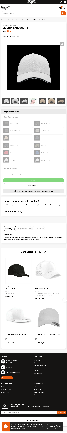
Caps (30, 20)
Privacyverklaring (39, 392)
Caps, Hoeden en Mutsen (19, 20)
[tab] (10, 228)
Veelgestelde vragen (40, 365)
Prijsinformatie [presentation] (24, 228)
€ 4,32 (9, 343)
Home (3, 20)
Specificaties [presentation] (38, 228)
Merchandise (38, 373)
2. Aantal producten (10, 168)
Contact (3, 387)
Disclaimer (37, 395)
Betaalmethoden (6, 389)
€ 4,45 (39, 298)
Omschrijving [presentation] (10, 228)
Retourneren (5, 392)
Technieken (37, 371)
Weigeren (59, 426)
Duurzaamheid (38, 368)
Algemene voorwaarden (41, 387)
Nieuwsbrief (38, 363)
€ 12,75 (39, 343)
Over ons (37, 360)
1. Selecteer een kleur (10, 117)
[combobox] (31, 13)
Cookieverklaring (39, 389)
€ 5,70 (9, 296)
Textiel (8, 20)
